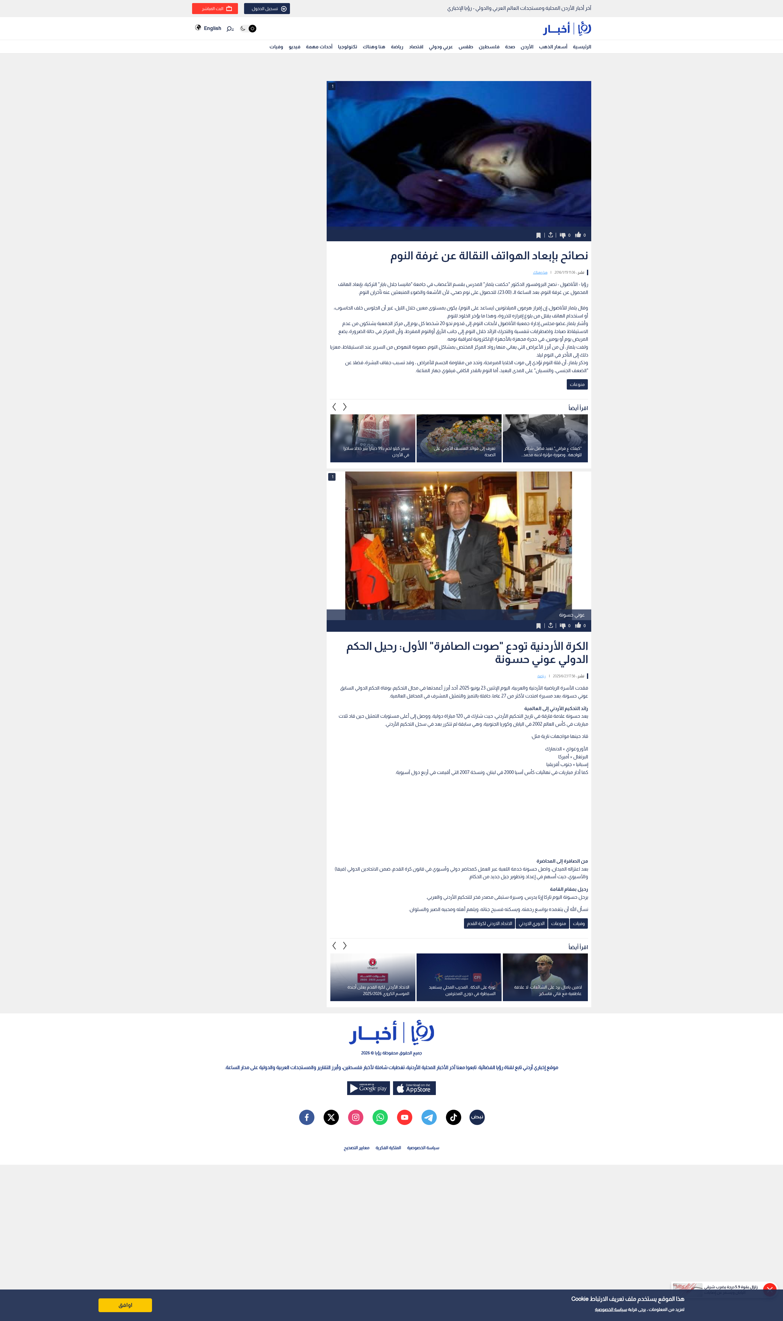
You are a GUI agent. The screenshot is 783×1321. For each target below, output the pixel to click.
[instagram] (355, 1117)
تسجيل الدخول (265, 8)
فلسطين (489, 46)
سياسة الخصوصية (611, 1309)
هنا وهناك (374, 46)
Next (334, 406)
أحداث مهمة (319, 46)
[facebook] (306, 1117)
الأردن (527, 46)
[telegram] (429, 1117)
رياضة (397, 46)
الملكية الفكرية (388, 1147)
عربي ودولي (441, 46)
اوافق (125, 1305)
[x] (331, 1117)
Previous (345, 406)
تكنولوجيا (347, 46)
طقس (465, 46)
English (212, 28)
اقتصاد (416, 46)
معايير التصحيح (356, 1147)
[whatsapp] (380, 1117)
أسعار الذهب (553, 46)
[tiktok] (453, 1117)
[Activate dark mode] (248, 28)
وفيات (276, 46)
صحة (510, 46)
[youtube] (404, 1117)
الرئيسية (582, 46)
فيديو (294, 46)
